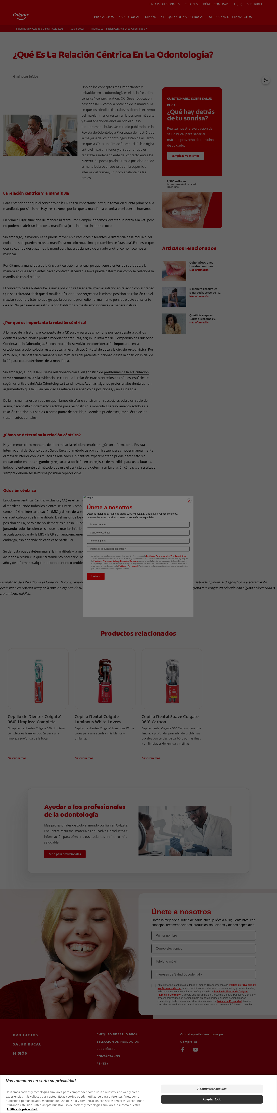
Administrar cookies (212, 1088)
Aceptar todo (212, 1099)
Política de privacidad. (22, 1109)
